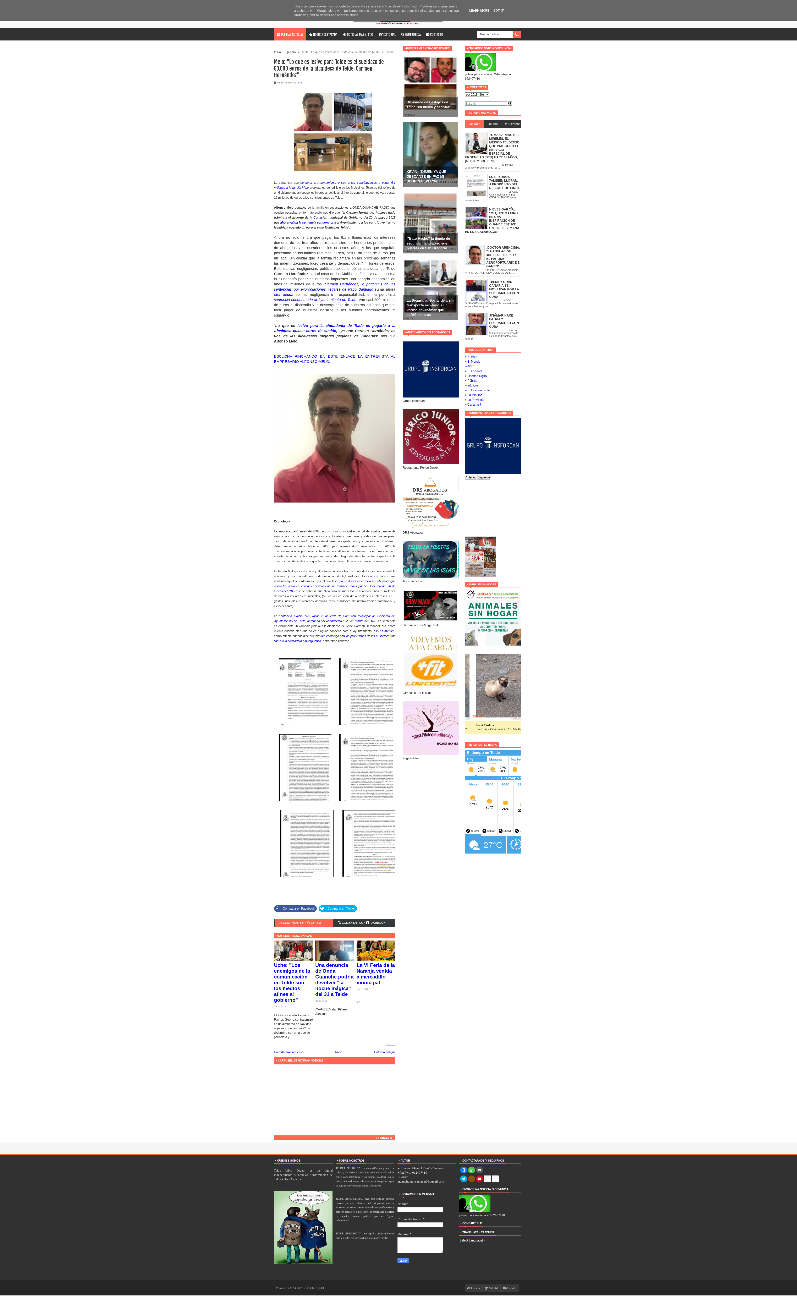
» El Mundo (472, 361)
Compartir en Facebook (299, 908)
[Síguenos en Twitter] (463, 1179)
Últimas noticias (291, 34)
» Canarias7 (473, 404)
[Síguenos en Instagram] (471, 1179)
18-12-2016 (362, 989)
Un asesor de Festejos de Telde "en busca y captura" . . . (430, 107)
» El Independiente (477, 390)
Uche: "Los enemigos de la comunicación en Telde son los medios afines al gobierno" (292, 982)
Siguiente (484, 477)
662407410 (419, 1172)
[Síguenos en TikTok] (487, 1179)
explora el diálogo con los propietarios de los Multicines (352, 636)
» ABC (469, 366)
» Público (471, 380)
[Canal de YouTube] (479, 1179)
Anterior (470, 477)
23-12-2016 (280, 1006)
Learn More (479, 10)
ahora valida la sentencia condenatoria (308, 222)
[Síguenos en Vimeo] (495, 1179)
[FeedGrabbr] (334, 1137)
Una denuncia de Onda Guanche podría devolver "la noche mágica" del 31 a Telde (334, 979)
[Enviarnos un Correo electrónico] (479, 1170)
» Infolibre (471, 385)
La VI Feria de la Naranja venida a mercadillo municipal (376, 973)
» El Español (473, 371)
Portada (475, 1288)
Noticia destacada (325, 34)
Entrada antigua (384, 1052)
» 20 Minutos (473, 395)
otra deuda (283, 294)
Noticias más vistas (360, 34)
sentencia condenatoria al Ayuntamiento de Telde (315, 300)
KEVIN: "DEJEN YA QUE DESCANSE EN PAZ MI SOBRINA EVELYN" (426, 176)
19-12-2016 (321, 1001)
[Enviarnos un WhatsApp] (471, 1170)
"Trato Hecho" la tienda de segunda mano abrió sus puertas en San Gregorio (428, 243)
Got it (498, 10)
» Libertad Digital (476, 376)
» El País (471, 356)
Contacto (436, 34)
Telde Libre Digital (313, 1288)
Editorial (389, 34)
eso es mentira (384, 631)
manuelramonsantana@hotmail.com (420, 1181)
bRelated (390, 1045)
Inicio (277, 52)
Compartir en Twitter (341, 908)
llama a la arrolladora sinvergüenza (297, 641)
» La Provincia (474, 399)
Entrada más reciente (288, 1052)
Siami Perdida (477, 725)
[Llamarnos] (463, 1170)
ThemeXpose (332, 1288)
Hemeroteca (412, 34)
